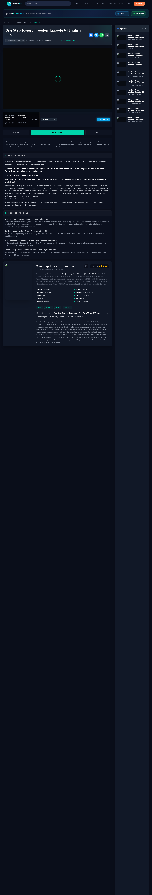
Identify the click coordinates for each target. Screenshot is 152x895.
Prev (17, 132)
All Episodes (57, 132)
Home (78, 3)
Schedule (112, 3)
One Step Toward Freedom (19, 22)
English (45, 119)
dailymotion (103, 119)
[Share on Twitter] (96, 35)
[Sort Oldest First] (145, 28)
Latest (103, 3)
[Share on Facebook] (91, 35)
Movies (121, 3)
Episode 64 (36, 22)
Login (129, 3)
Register (139, 3)
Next (97, 132)
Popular (95, 3)
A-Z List (86, 3)
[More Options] (107, 35)
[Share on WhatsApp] (101, 35)
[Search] (68, 3)
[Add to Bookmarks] (86, 266)
